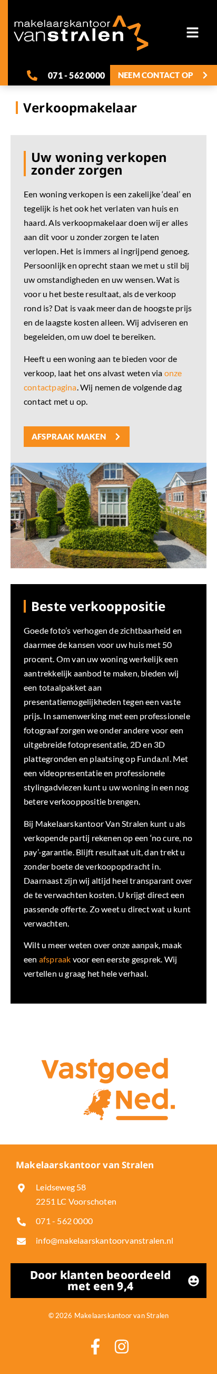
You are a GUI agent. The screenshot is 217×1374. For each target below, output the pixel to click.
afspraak (55, 959)
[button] (193, 33)
